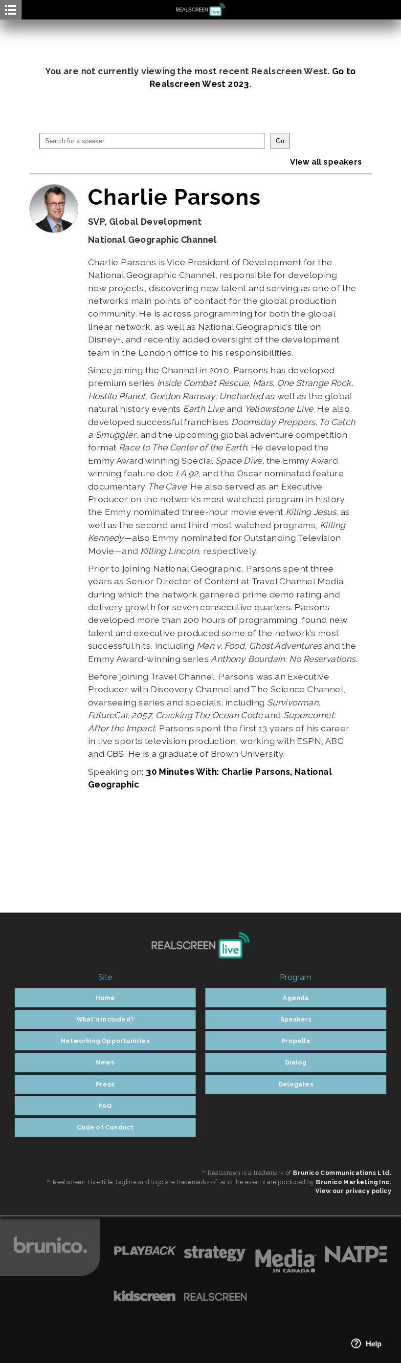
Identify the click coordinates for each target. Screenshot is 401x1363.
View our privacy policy (353, 1190)
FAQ (105, 1105)
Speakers (296, 1019)
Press (105, 1084)
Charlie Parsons (174, 197)
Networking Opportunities (105, 1040)
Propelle (296, 1040)
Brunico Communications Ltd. (342, 1172)
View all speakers (326, 162)
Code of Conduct (105, 1127)
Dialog (296, 1062)
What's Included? (105, 1019)
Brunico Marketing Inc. (353, 1182)
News (105, 1062)
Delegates (295, 1084)
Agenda (296, 997)
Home (105, 997)
